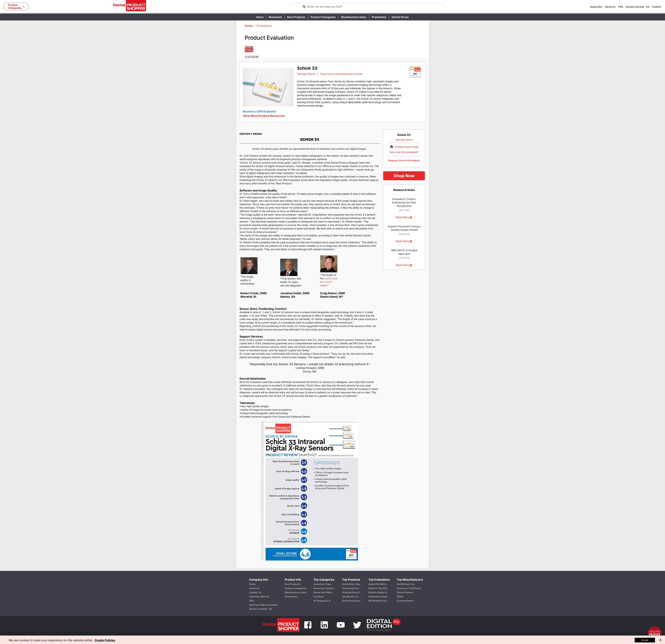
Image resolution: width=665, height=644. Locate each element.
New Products (296, 17)
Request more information (404, 160)
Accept (644, 640)
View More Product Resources (264, 115)
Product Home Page (406, 146)
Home (260, 17)
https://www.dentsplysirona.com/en (341, 73)
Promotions (379, 17)
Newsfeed (275, 17)
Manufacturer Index (353, 17)
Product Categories (323, 17)
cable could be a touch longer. (329, 282)
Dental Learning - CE (637, 6)
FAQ (620, 6)
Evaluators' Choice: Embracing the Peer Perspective (404, 203)
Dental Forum (400, 17)
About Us (610, 6)
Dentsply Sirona (306, 73)
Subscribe (596, 6)
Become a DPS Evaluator (259, 111)
